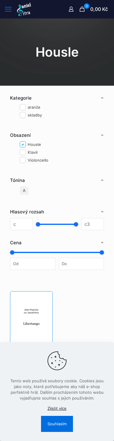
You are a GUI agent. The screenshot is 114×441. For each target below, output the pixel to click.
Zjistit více (57, 408)
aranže (34, 107)
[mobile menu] (8, 9)
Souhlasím (57, 423)
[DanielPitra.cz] (24, 9)
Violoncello (38, 160)
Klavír (33, 152)
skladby (35, 115)
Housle (34, 144)
